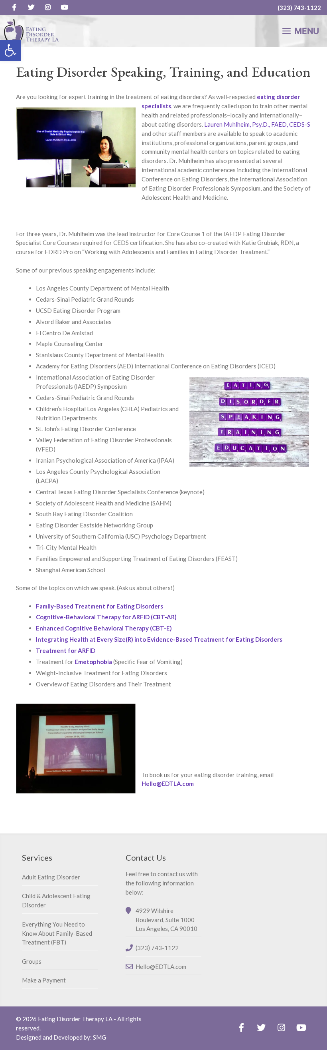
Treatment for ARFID (65, 650)
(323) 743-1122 (299, 7)
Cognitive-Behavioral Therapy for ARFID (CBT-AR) (106, 616)
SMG (99, 1037)
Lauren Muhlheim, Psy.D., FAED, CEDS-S (257, 124)
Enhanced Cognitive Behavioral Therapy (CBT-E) (104, 628)
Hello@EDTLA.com (168, 783)
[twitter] (31, 7)
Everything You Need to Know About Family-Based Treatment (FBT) (57, 933)
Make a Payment (44, 980)
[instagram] (47, 7)
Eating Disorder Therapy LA (75, 1018)
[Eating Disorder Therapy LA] (31, 31)
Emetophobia (93, 661)
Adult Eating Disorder (51, 877)
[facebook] (14, 7)
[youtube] (64, 7)
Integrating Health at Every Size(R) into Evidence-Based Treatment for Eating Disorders (159, 639)
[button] (10, 50)
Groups (31, 961)
